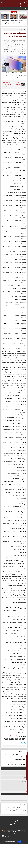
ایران (23, 738)
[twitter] (22, 742)
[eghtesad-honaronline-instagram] (5, 836)
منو (24, 8)
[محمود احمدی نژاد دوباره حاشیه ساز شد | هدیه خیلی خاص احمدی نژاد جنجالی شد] (14, 16)
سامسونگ (11, 738)
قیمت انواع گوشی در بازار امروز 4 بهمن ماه (16, 762)
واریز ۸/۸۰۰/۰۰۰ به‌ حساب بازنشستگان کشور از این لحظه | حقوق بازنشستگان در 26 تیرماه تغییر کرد (23, 22)
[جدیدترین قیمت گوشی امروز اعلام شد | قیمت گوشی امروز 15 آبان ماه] (24, 742)
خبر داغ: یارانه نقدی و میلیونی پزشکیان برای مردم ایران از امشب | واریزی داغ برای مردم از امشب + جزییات (11, 84)
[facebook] (19, 742)
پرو (20, 738)
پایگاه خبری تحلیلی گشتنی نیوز (18, 76)
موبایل (6, 738)
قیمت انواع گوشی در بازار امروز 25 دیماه (16, 764)
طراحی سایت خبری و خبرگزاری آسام (11, 841)
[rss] (8, 836)
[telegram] (3, 836)
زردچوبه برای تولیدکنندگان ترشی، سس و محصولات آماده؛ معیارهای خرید (14, 811)
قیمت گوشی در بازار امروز (19, 759)
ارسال (14, 794)
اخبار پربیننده (22, 805)
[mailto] (6, 73)
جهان (16, 738)
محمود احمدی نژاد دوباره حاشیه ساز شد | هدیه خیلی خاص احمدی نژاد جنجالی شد (14, 22)
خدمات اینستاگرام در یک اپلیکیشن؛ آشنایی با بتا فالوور (15, 807)
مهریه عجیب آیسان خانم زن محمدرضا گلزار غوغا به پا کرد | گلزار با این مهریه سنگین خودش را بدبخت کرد (5, 22)
